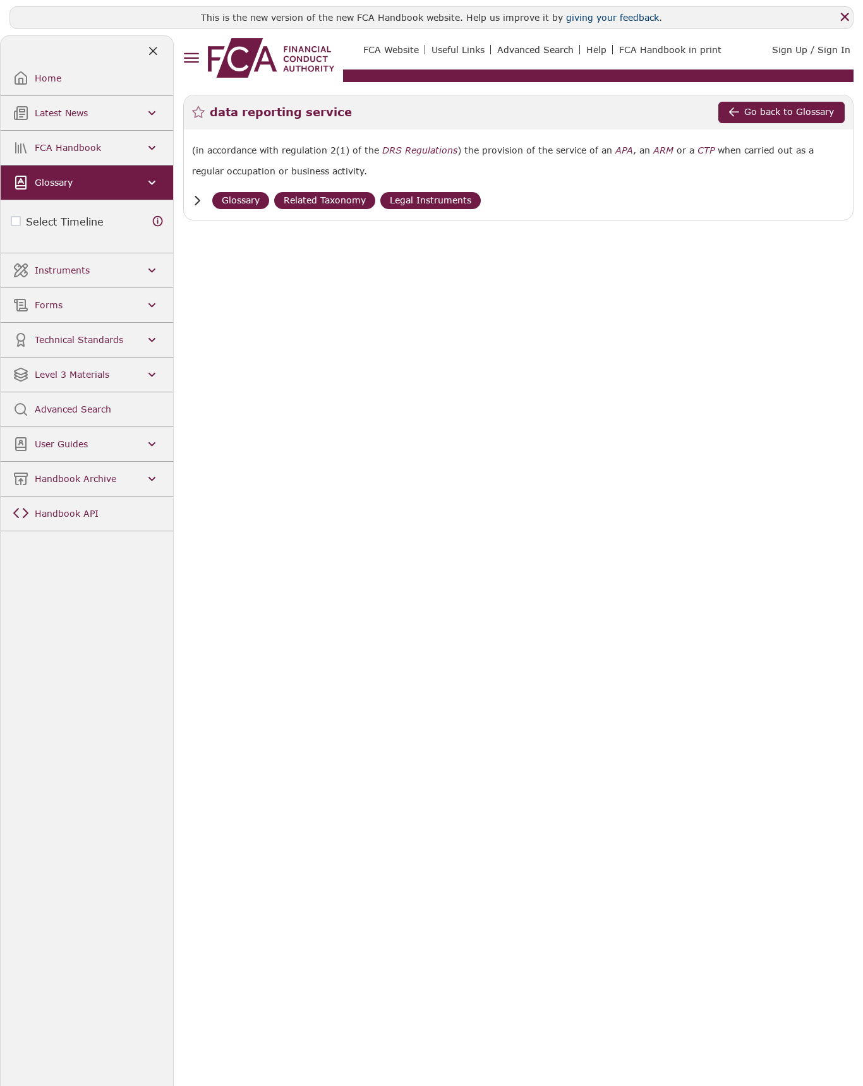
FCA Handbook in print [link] (670, 49)
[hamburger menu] (191, 58)
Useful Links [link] (458, 49)
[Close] (845, 17)
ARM (663, 150)
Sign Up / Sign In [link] (811, 49)
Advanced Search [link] (535, 49)
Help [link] (596, 49)
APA (624, 150)
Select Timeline (65, 221)
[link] (271, 57)
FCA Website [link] (391, 49)
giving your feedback (612, 17)
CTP (706, 150)
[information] (158, 221)
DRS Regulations (419, 150)
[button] (197, 201)
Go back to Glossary (789, 111)
